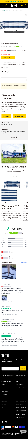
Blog (2, 407)
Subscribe (23, 368)
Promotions (4, 394)
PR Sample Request (21, 387)
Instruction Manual (19, 116)
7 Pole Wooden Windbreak (17, 10)
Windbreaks (8, 10)
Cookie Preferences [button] (21, 407)
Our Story (3, 405)
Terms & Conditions (20, 417)
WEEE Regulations (20, 414)
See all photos (23, 262)
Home (2, 10)
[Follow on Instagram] (6, 422)
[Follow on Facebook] (2, 422)
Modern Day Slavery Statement (21, 411)
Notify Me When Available (8, 57)
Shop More (6, 116)
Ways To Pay (4, 391)
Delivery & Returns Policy (6, 388)
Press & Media (19, 384)
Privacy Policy (16, 376)
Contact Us (4, 384)
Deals (2, 397)
